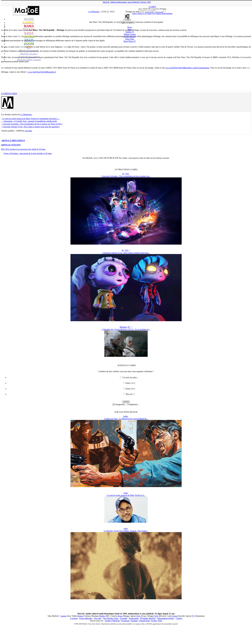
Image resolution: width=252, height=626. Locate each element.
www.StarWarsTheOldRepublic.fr (42, 72)
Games (63, 616)
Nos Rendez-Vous (110, 618)
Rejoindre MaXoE (148, 618)
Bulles (102, 616)
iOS (154, 13)
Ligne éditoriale (85, 618)
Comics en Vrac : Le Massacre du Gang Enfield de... (126, 419)
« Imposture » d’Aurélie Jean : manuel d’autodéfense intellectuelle (29, 121)
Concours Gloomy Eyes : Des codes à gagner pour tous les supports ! (31, 127)
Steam (158, 13)
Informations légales (165, 618)
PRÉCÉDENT (13, 140)
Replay (129, 36)
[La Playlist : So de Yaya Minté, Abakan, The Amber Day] (126, 598)
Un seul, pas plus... (130, 377)
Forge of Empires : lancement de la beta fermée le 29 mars (28, 153)
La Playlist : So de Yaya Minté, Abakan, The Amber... (126, 531)
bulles (125, 416)
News (129, 27)
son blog (28, 131)
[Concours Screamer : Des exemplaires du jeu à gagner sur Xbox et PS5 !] (126, 244)
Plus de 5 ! (130, 394)
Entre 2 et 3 (130, 383)
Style (138, 616)
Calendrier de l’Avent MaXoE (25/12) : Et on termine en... (126, 329)
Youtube (134, 621)
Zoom (174, 616)
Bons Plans (130, 41)
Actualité (123, 618)
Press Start (129, 39)
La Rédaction (9, 93)
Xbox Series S (138, 13)
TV (192, 616)
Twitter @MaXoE (112, 621)
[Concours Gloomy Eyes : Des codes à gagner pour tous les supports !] (126, 320)
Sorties (129, 32)
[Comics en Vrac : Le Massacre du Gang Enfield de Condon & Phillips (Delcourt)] (126, 486)
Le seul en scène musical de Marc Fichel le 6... (126, 495)
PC (123, 174)
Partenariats (134, 618)
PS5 (127, 174)
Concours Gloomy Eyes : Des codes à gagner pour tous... (126, 253)
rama (126, 493)
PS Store (148, 13)
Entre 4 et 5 (130, 389)
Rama (80, 616)
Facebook (125, 621)
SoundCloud (144, 621)
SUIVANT (11, 145)
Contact (179, 618)
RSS (160, 621)
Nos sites (97, 618)
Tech (156, 616)
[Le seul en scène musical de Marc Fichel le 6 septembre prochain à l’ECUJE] (126, 522)
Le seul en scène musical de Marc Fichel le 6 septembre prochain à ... (31, 118)
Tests (130, 29)
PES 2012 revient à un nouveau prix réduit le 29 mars (23, 149)
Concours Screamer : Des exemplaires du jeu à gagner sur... (126, 176)
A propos (74, 618)
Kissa (120, 616)
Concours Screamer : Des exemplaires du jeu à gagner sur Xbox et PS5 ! (32, 124)
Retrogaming (167, 13)
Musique (123, 327)
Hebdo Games (130, 34)
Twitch (154, 621)
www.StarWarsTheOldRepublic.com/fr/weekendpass (187, 68)
